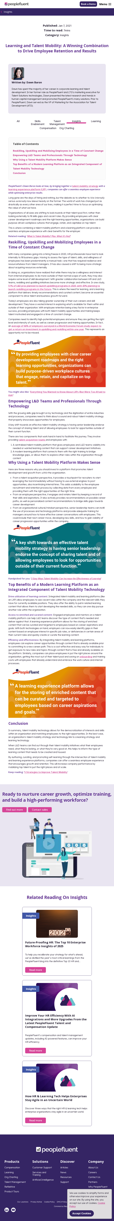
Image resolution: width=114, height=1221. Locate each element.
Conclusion (19, 173)
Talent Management (57, 122)
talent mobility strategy (85, 186)
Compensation (48, 128)
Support (64, 1182)
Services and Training (39, 1173)
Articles (64, 1167)
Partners (92, 1182)
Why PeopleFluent (97, 1186)
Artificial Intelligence (43, 1179)
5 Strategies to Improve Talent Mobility (45, 772)
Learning (96, 121)
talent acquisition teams (32, 439)
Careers (92, 1172)
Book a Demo (88, 4)
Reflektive (9, 1186)
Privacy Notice (36, 1202)
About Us (93, 1167)
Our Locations (22, 1202)
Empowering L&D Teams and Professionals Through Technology (50, 155)
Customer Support (42, 1167)
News (63, 1172)
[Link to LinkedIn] (6, 1210)
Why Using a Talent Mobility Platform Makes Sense (42, 159)
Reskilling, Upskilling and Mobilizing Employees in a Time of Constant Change (58, 150)
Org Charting (66, 128)
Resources (66, 1177)
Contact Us (94, 1177)
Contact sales (40, 809)
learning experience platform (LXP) (27, 189)
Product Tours (11, 1191)
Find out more (14, 809)
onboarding (86, 656)
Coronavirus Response (62, 1206)
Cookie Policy (49, 1202)
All (18, 121)
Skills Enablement (37, 122)
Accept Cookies (81, 1213)
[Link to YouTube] (13, 1210)
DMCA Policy (62, 1202)
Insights (8, 12)
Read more (35, 970)
